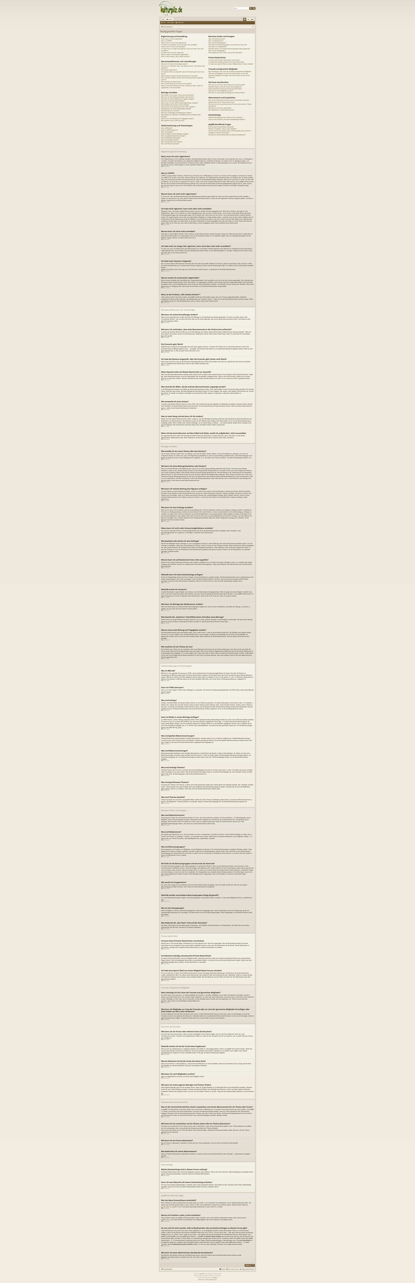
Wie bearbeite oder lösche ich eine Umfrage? (175, 105)
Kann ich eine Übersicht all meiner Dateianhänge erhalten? (226, 119)
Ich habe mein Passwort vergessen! (172, 52)
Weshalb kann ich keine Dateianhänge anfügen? (176, 109)
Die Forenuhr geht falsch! (169, 70)
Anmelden (171, 22)
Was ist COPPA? (166, 41)
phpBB (202, 1273)
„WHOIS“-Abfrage (213, 1232)
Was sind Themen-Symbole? (170, 144)
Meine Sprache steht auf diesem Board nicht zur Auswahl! (179, 76)
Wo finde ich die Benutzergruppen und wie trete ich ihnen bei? (227, 45)
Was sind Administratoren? (216, 39)
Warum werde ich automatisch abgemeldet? (174, 54)
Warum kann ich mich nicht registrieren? (173, 43)
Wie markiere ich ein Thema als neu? (172, 120)
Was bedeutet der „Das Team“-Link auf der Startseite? (225, 52)
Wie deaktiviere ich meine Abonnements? (221, 110)
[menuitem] (244, 19)
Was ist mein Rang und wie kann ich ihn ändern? (176, 83)
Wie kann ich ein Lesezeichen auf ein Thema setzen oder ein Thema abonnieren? (229, 105)
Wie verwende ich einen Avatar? (171, 81)
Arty (200, 1275)
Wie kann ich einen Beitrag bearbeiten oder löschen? (177, 97)
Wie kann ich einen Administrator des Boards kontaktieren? (226, 135)
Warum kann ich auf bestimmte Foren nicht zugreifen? (178, 107)
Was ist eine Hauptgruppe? (216, 51)
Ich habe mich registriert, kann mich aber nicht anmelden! (179, 45)
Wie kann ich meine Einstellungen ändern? (174, 64)
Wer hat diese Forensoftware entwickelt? (221, 127)
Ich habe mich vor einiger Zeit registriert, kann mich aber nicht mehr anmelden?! (182, 50)
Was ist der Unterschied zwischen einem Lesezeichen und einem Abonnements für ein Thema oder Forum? (228, 101)
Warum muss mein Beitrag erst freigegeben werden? (177, 118)
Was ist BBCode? (166, 128)
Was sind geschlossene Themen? (171, 142)
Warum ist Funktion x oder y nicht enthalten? (222, 129)
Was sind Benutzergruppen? (217, 43)
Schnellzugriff (163, 20)
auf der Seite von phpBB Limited (171, 1207)
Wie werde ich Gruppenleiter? (217, 47)
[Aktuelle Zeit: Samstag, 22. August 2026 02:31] (253, 27)
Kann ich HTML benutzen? (169, 130)
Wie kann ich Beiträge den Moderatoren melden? (176, 113)
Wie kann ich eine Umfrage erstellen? (172, 101)
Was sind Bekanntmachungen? (171, 138)
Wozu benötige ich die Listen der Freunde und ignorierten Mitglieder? (229, 71)
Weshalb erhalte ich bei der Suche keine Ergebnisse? (225, 87)
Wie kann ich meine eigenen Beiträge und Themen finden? (226, 93)
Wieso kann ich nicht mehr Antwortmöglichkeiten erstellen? (179, 103)
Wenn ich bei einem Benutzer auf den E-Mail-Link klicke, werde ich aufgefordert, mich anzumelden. (182, 86)
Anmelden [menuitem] (249, 20)
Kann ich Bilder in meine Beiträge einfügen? (174, 134)
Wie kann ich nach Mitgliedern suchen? (220, 91)
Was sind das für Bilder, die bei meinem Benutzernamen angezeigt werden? (182, 79)
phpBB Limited (222, 378)
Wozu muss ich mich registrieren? (171, 39)
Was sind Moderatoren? (215, 41)
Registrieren (180, 22)
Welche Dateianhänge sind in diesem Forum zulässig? (225, 117)
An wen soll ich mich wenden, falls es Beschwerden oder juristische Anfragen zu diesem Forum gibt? (229, 132)
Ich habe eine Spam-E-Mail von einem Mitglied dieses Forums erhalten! (230, 64)
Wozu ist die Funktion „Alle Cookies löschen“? (175, 56)
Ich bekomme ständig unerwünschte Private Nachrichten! (226, 62)
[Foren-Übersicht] (171, 8)
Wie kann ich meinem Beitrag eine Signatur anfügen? (177, 99)
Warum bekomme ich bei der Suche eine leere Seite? (225, 89)
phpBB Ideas (165, 1219)
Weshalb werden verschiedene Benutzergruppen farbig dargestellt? (229, 49)
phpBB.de (235, 378)
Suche (164, 22)
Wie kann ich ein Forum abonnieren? (219, 108)
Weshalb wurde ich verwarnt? (170, 111)
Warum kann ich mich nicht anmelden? (173, 47)
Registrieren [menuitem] (252, 20)
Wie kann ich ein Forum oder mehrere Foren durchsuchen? (226, 85)
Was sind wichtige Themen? (170, 140)
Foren (170, 19)
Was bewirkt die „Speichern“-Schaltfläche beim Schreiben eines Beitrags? (181, 115)
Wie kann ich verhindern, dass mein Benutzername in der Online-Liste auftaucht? (183, 67)
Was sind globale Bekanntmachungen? (173, 136)
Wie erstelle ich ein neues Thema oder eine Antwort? (177, 95)
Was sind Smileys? (167, 132)
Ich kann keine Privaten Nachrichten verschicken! (224, 60)
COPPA (177, 213)
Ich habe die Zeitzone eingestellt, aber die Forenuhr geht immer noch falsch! (182, 73)
